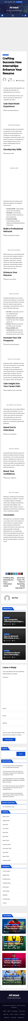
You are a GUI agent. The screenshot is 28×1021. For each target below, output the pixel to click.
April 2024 (5, 836)
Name (5, 708)
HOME (4, 1011)
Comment (6, 677)
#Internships (21, 80)
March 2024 (6, 840)
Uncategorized (21, 1017)
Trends (4, 903)
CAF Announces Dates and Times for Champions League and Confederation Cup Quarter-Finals (13, 773)
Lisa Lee (18, 931)
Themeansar (14, 1007)
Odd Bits (5, 895)
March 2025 (6, 816)
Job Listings (6, 891)
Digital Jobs (6, 875)
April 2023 (5, 852)
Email (4, 715)
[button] (22, 15)
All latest (14, 7)
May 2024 (5, 832)
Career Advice (6, 871)
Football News (7, 883)
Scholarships (6, 899)
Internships (5, 54)
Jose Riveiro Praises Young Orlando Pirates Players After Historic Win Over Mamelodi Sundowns (13, 795)
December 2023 (7, 848)
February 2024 (7, 844)
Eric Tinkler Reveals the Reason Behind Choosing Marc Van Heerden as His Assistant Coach (13, 787)
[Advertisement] (14, 37)
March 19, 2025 (9, 931)
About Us (16, 1014)
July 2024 (5, 824)
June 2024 (5, 828)
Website (5, 723)
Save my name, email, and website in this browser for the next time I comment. (13, 734)
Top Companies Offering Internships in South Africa (14, 621)
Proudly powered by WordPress (10, 1005)
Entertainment (6, 879)
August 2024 (6, 820)
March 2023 (6, 856)
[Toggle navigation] (13, 15)
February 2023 (7, 860)
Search (4, 748)
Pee (11, 79)
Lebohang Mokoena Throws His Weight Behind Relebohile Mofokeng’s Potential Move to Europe (14, 780)
